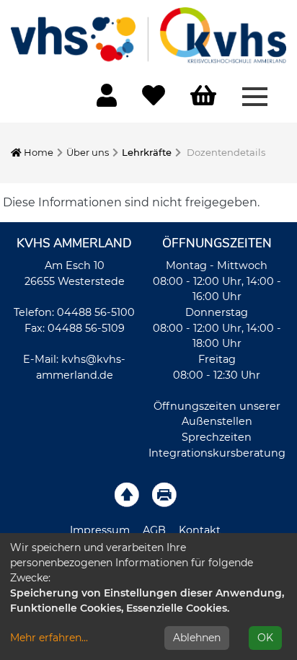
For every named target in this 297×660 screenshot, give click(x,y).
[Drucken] (164, 494)
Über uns (87, 152)
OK (265, 637)
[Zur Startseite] (148, 35)
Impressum (100, 530)
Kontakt (200, 530)
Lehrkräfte (147, 152)
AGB (154, 530)
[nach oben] (127, 494)
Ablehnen (197, 637)
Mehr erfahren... (49, 637)
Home (37, 152)
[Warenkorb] (203, 96)
